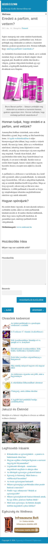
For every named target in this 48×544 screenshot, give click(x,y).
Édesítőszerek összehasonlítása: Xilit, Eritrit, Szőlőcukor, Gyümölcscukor (26, 349)
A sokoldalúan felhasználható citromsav (27, 382)
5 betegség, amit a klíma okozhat (24, 391)
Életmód (25, 28)
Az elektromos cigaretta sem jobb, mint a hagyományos (27, 375)
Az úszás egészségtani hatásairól (20, 481)
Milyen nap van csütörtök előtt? (16, 247)
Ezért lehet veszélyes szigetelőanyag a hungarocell (26, 358)
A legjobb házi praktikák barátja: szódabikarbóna (24, 400)
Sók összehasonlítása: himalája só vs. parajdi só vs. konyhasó (26, 341)
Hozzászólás (8, 257)
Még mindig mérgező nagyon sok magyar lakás (27, 366)
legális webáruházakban (19, 138)
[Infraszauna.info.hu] (21, 533)
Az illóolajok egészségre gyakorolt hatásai (24, 472)
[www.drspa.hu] (21, 442)
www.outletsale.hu (24, 227)
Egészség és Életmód (9, 4)
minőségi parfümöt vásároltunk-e (20, 48)
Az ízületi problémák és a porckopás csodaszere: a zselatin (25, 324)
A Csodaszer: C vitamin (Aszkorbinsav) (27, 331)
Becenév (6, 288)
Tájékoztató (37, 540)
